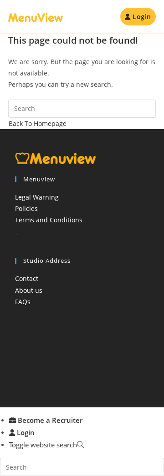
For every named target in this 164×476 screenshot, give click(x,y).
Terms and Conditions (48, 219)
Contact (26, 278)
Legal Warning (37, 197)
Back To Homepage (38, 123)
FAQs (23, 301)
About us (28, 290)
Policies (26, 208)
